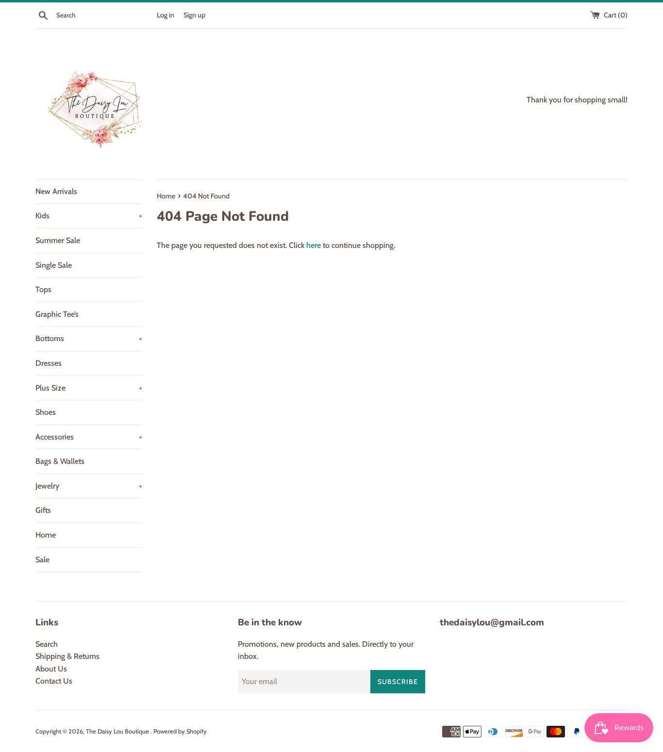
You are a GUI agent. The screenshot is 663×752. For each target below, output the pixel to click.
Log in (165, 15)
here (313, 245)
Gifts (43, 510)
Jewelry (88, 485)
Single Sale (53, 265)
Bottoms (88, 338)
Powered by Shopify (180, 731)
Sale (42, 559)
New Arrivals (56, 191)
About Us (51, 668)
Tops (43, 289)
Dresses (48, 363)
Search (46, 644)
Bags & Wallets (59, 461)
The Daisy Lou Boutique (118, 731)
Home (45, 534)
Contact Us (53, 681)
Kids (88, 215)
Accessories (88, 436)
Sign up (194, 15)
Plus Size (88, 387)
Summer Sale (57, 240)
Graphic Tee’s (57, 314)
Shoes (45, 412)
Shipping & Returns (67, 656)
